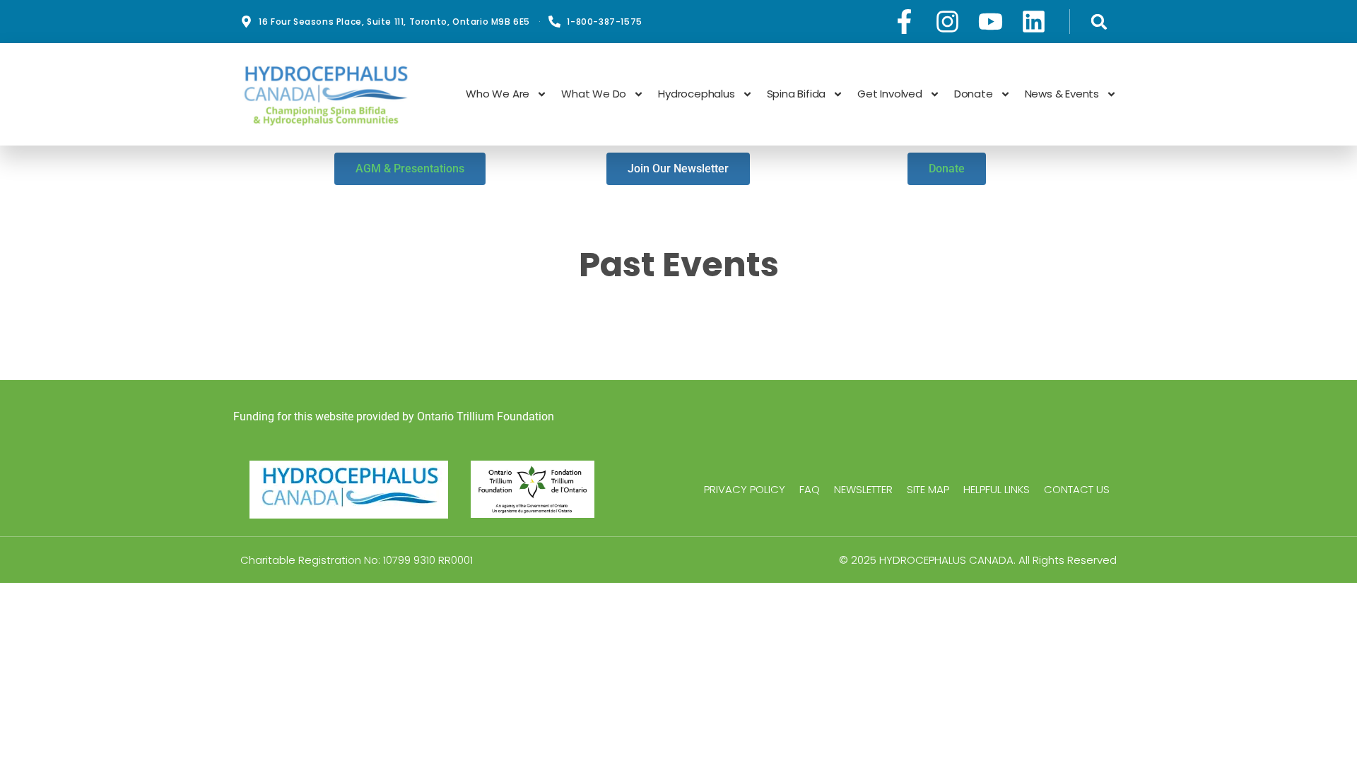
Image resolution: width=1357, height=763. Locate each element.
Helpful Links (996, 490)
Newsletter (863, 490)
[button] (1098, 21)
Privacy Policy (744, 490)
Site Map (928, 490)
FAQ (809, 490)
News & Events (1062, 94)
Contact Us (1077, 490)
